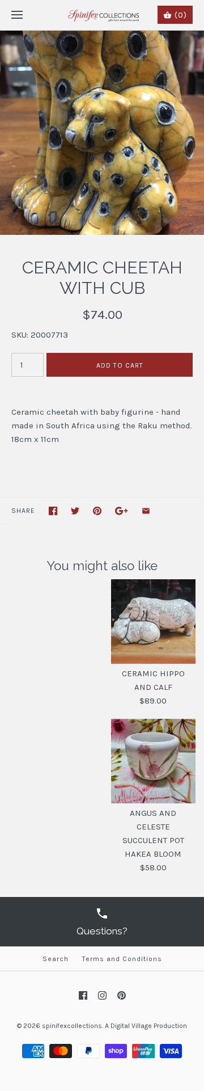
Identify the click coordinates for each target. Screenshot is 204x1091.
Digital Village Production (148, 1026)
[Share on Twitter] (75, 511)
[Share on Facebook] (53, 511)
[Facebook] (83, 995)
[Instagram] (102, 995)
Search (55, 959)
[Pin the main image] (97, 511)
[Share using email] (146, 511)
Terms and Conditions (122, 959)
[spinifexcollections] (102, 15)
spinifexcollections (72, 1026)
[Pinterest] (121, 995)
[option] (102, 133)
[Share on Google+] (121, 511)
